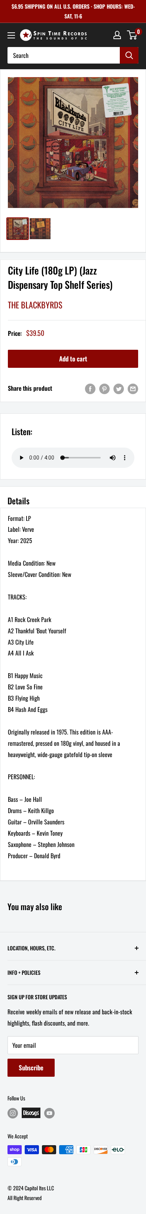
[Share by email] (133, 388)
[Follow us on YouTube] (49, 1113)
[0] (132, 34)
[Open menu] (11, 35)
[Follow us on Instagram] (12, 1113)
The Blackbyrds (35, 305)
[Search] (129, 55)
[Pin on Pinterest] (104, 388)
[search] (63, 55)
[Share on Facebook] (90, 388)
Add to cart (73, 358)
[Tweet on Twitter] (118, 388)
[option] (73, 142)
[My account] (117, 35)
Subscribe (31, 1067)
